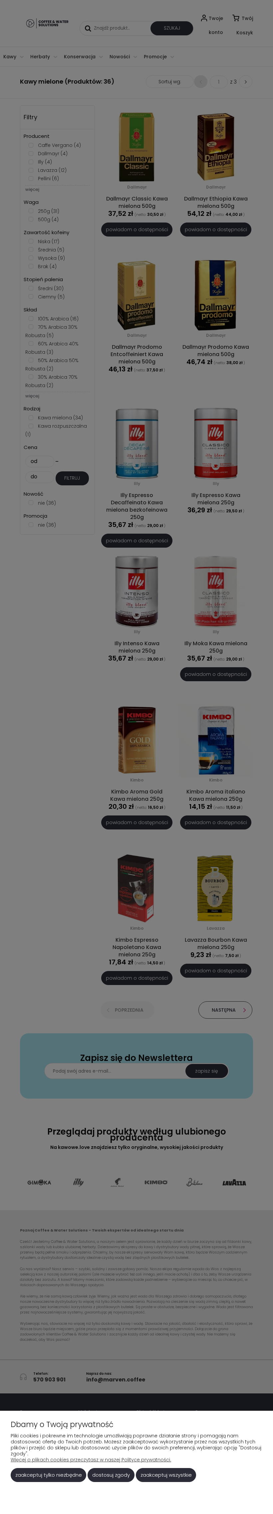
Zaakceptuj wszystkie (166, 1474)
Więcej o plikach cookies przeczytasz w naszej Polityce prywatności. (91, 1459)
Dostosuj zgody (111, 1474)
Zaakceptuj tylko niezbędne (48, 1474)
